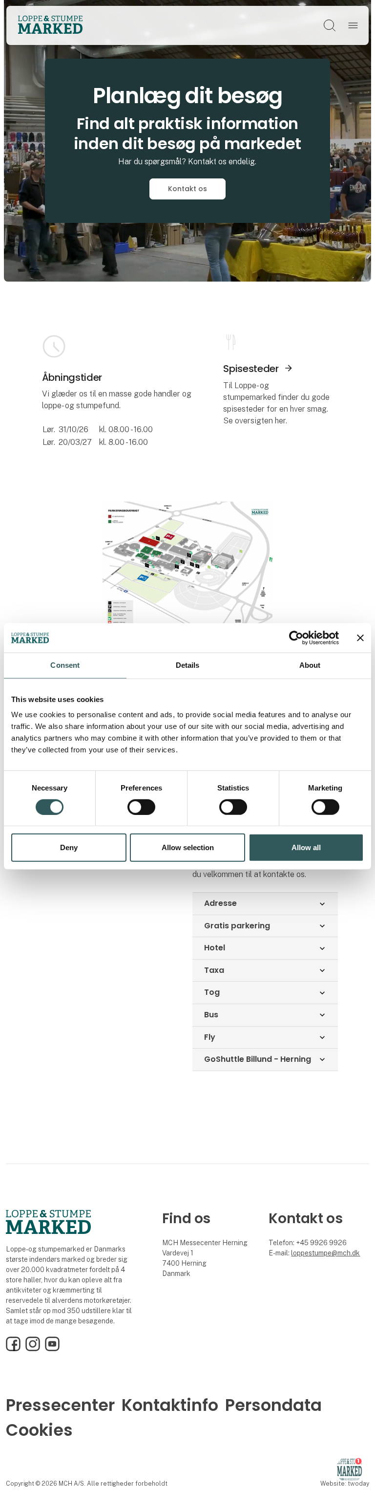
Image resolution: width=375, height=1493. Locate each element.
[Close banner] (360, 638)
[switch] (141, 807)
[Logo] (50, 25)
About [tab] (310, 665)
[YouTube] (52, 1349)
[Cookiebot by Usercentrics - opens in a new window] (296, 638)
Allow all (306, 847)
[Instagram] (32, 1349)
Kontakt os (187, 189)
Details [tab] (188, 665)
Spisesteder (251, 368)
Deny (69, 847)
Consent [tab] (65, 665)
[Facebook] (13, 1349)
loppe (300, 1253)
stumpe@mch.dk (334, 1253)
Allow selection (188, 847)
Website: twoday (344, 1483)
